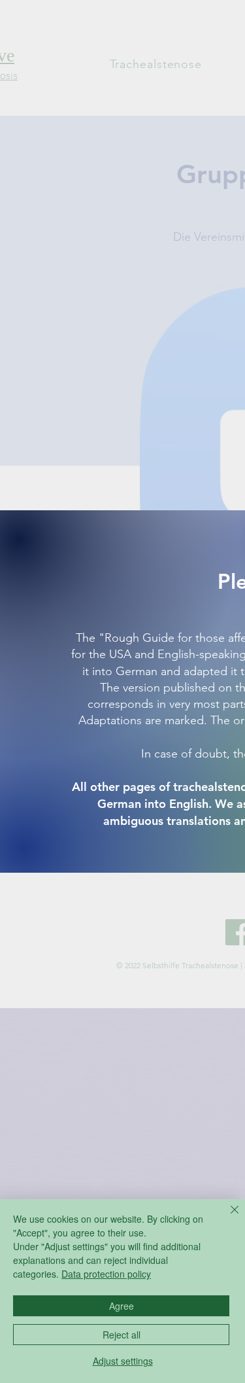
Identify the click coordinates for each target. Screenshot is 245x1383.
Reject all (121, 1334)
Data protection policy (106, 1273)
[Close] (226, 1217)
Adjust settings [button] (123, 1360)
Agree (121, 1305)
